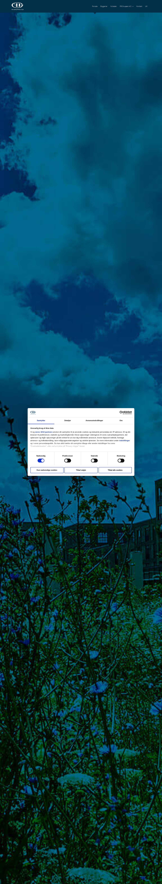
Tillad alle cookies (115, 470)
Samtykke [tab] (41, 420)
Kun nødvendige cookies (47, 470)
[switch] (67, 461)
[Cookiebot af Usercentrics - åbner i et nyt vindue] (121, 412)
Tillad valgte (81, 470)
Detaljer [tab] (67, 420)
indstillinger (124, 441)
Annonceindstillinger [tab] (94, 420)
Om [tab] (121, 420)
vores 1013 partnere (44, 432)
